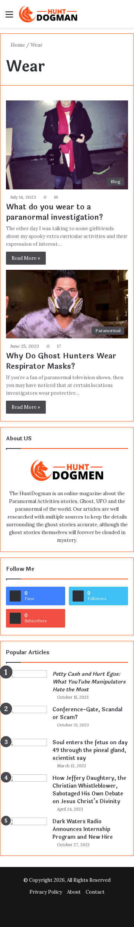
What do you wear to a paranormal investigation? (54, 212)
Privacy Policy (45, 892)
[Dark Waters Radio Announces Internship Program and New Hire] (26, 831)
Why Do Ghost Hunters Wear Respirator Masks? (61, 361)
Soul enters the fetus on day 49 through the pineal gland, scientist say (90, 750)
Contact (95, 892)
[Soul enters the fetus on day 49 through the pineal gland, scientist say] (26, 753)
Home (17, 45)
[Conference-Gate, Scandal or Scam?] (26, 720)
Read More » (26, 258)
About (74, 892)
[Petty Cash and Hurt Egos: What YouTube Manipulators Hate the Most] (26, 684)
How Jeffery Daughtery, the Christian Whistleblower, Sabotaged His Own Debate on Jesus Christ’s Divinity (89, 789)
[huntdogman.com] (48, 14)
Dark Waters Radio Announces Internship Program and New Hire (82, 829)
